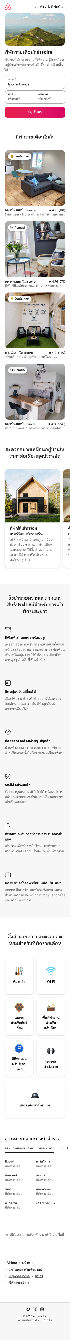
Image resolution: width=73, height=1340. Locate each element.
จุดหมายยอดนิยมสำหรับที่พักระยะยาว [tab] (29, 1148)
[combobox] (35, 84)
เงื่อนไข (47, 1320)
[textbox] (20, 99)
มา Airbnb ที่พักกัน (49, 6)
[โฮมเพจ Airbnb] (8, 6)
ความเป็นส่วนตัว (28, 1320)
